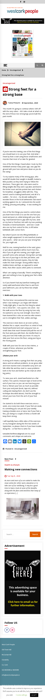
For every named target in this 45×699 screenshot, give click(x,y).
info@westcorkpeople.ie (11, 675)
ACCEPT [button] (34, 695)
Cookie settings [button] (21, 695)
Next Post (9, 459)
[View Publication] (22, 43)
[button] (37, 65)
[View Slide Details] (22, 21)
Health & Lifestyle (12, 465)
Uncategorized (9, 83)
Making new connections (21, 469)
